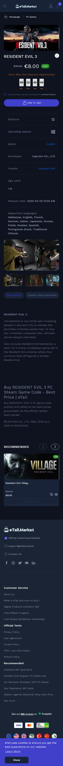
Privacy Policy (11, 632)
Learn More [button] (12, 751)
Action (51, 144)
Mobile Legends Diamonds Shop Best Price (28, 694)
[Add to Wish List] (57, 55)
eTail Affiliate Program (16, 613)
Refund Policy (11, 656)
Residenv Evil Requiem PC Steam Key (25, 676)
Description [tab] (14, 295)
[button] (53, 280)
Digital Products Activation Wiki (21, 606)
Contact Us (15, 554)
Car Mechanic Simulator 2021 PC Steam (26, 682)
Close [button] (16, 760)
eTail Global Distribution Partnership (24, 619)
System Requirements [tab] (42, 295)
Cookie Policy (11, 644)
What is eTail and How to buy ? (22, 600)
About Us (9, 594)
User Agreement (13, 638)
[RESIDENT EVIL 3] (31, 254)
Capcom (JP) (47, 168)
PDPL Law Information (17, 650)
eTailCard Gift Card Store (18, 669)
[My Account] (51, 6)
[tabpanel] (31, 367)
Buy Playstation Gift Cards (19, 688)
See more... (11, 700)
